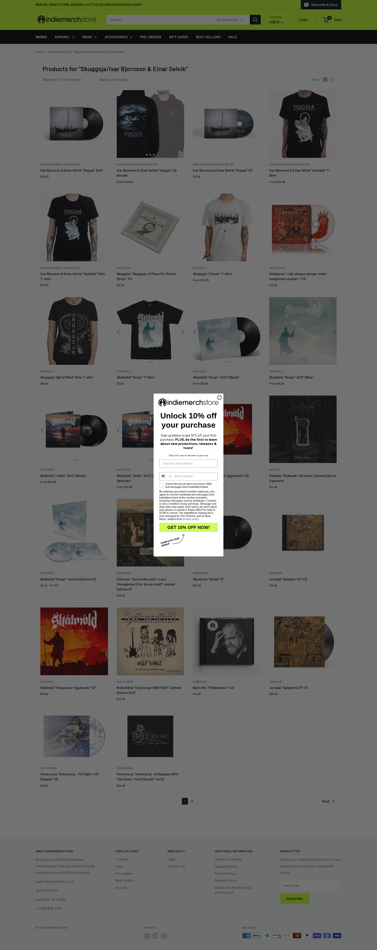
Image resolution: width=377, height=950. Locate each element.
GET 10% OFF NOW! (188, 527)
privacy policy (191, 519)
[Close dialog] (219, 397)
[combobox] (166, 476)
